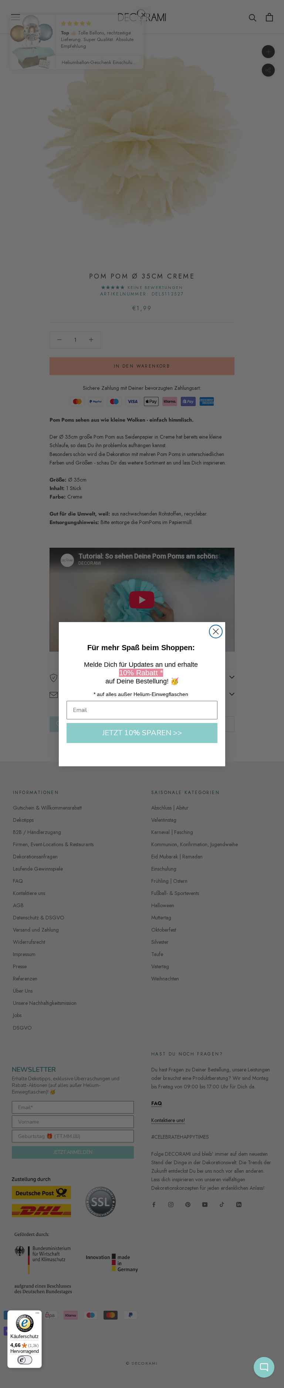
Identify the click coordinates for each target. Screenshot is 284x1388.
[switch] (24, 1359)
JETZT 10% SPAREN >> (142, 733)
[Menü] (37, 1314)
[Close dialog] (215, 631)
